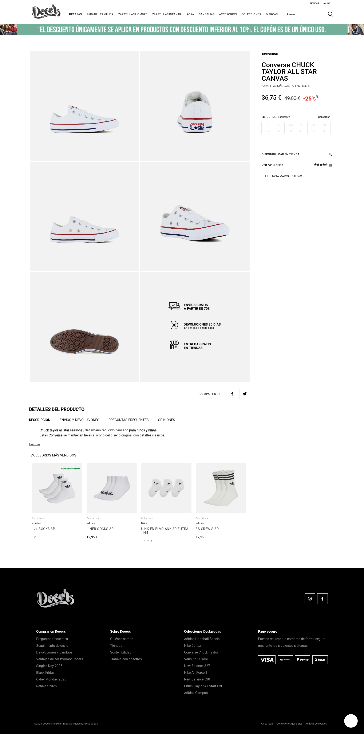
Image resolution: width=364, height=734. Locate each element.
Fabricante (284, 116)
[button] (351, 721)
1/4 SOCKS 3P (43, 529)
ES (263, 116)
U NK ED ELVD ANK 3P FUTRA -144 (165, 531)
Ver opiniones (272, 165)
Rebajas (75, 14)
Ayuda (326, 3)
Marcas (272, 14)
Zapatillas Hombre (132, 14)
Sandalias (206, 14)
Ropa (190, 14)
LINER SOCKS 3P (100, 529)
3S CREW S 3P (207, 529)
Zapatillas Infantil (167, 14)
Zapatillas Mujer (100, 14)
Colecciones (251, 14)
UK (274, 116)
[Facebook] (322, 598)
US (268, 116)
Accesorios (228, 14)
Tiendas (314, 3)
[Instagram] (310, 598)
